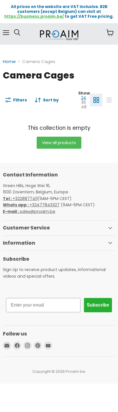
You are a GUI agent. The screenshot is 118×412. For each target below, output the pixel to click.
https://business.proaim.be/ (34, 16)
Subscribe (98, 305)
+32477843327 (31, 205)
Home (9, 61)
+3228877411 (20, 198)
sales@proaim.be (29, 211)
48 (83, 107)
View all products (59, 143)
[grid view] (96, 100)
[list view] (109, 100)
